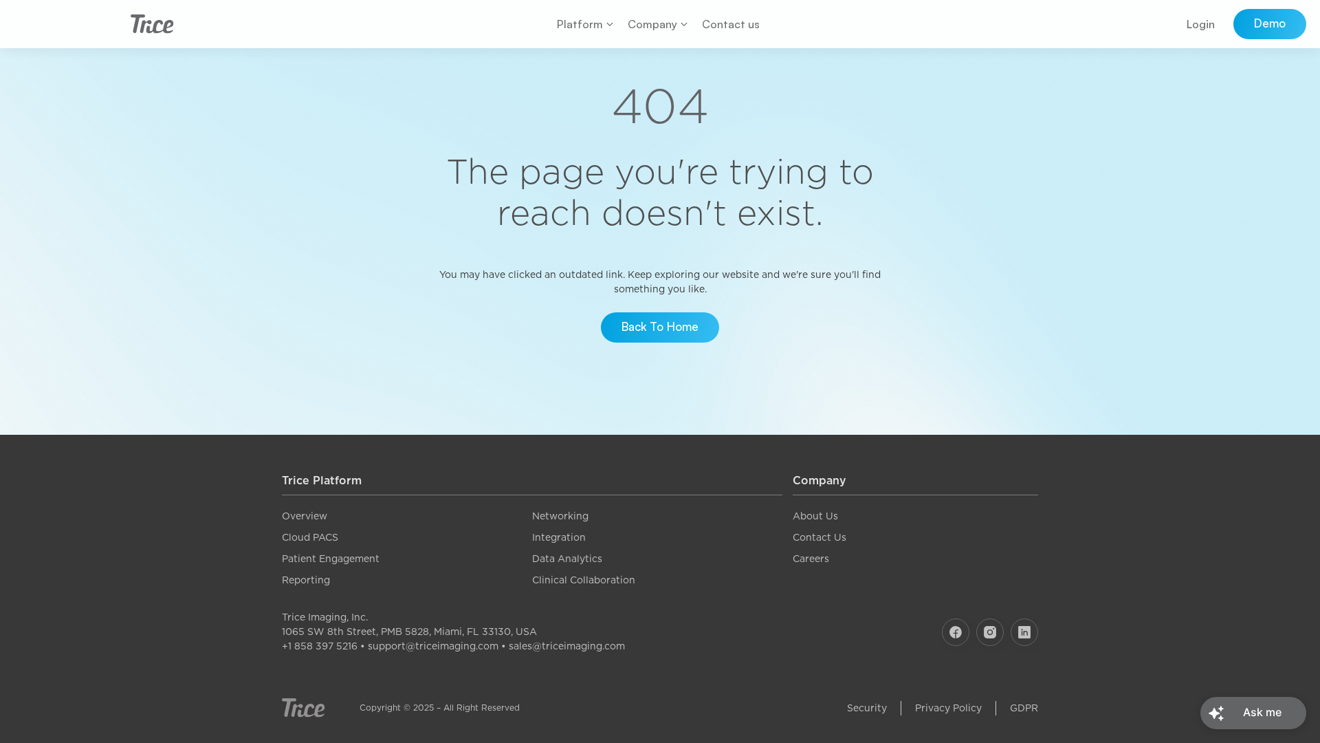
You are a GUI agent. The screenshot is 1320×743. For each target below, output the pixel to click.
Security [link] (867, 707)
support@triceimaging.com (433, 646)
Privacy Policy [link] (948, 707)
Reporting (306, 579)
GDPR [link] (1024, 707)
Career (808, 558)
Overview (304, 515)
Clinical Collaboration (583, 579)
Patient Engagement (331, 558)
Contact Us (819, 537)
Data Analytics (567, 558)
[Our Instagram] (990, 632)
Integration (559, 537)
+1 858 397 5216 (320, 646)
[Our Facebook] (955, 632)
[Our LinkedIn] (1024, 632)
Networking (560, 515)
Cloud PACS (310, 537)
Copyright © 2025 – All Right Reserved (440, 707)
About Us (815, 515)
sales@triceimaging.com (567, 646)
